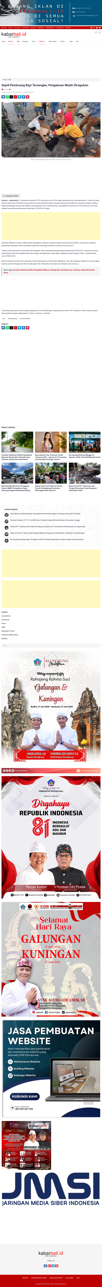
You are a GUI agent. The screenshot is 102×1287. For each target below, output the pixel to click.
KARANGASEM (50, 27)
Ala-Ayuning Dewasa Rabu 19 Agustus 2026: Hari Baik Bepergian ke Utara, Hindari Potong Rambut (46, 539)
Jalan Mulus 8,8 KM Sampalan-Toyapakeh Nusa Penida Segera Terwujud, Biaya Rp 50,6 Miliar (45, 514)
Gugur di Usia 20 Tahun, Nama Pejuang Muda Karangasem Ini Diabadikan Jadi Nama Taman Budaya (47, 533)
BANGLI (10, 27)
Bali (18, 41)
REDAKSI (25, 1278)
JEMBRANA (40, 27)
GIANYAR (33, 27)
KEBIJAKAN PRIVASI (56, 1278)
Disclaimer (5, 620)
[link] (91, 27)
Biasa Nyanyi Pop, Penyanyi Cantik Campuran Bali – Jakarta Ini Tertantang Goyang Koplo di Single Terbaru (50, 457)
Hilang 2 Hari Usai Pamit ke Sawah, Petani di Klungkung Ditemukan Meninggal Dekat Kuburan (49, 488)
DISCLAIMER (69, 1278)
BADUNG (4, 27)
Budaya (25, 41)
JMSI (3, 627)
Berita (10, 41)
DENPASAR (25, 27)
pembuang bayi (12, 318)
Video (71, 41)
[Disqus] (51, 390)
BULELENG (17, 27)
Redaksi (4, 638)
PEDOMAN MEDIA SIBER (39, 1278)
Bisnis (63, 41)
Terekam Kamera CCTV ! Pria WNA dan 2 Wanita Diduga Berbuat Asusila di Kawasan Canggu (45, 520)
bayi (4, 318)
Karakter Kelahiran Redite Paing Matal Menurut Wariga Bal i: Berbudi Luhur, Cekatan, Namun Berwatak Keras (16, 457)
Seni (33, 41)
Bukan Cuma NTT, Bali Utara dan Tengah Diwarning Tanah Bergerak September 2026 (83, 488)
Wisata (41, 41)
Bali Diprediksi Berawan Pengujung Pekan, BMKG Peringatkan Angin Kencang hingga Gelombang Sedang (15, 488)
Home (3, 41)
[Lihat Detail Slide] (51, 13)
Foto (77, 41)
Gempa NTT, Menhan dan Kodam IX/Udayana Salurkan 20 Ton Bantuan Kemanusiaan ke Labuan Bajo (47, 527)
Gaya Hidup (52, 41)
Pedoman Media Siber (9, 635)
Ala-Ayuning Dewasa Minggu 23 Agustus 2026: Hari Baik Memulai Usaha (85, 456)
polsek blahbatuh (25, 318)
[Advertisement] (51, 61)
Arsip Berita (5, 616)
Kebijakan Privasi (7, 631)
